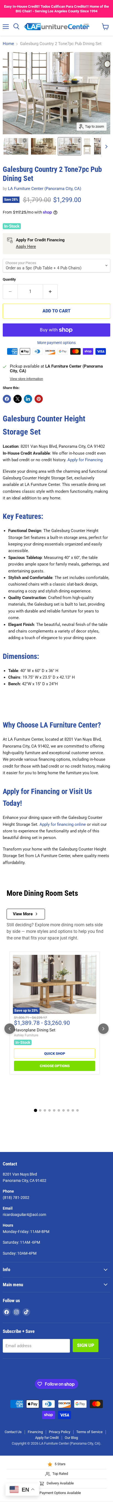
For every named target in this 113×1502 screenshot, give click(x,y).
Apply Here (26, 246)
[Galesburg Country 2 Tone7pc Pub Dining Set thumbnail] (16, 146)
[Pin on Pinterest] (39, 399)
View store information (26, 379)
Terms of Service (89, 1432)
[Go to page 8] (68, 1110)
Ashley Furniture (26, 1035)
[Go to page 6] (59, 1110)
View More (23, 913)
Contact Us (13, 1432)
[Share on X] (17, 399)
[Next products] (103, 1028)
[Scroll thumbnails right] (105, 146)
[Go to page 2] (40, 1110)
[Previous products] (9, 1028)
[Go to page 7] (63, 1110)
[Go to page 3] (45, 1110)
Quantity (9, 279)
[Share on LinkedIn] (28, 399)
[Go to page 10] (77, 1110)
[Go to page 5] (54, 1110)
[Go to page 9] (73, 1110)
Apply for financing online (62, 824)
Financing (35, 1432)
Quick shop (54, 1053)
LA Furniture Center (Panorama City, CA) (44, 188)
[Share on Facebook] (7, 399)
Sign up (85, 1345)
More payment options (56, 342)
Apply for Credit (47, 1438)
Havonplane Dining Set (34, 1030)
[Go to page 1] (35, 1110)
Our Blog (71, 1438)
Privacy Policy (59, 1432)
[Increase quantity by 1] (50, 291)
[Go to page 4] (49, 1110)
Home (8, 43)
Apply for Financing (85, 459)
